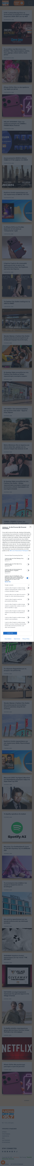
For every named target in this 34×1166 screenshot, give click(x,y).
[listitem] (17, 555)
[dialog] (17, 583)
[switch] (28, 559)
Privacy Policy (26, 638)
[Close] (30, 527)
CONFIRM (10, 633)
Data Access (17, 638)
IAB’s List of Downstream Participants (19, 550)
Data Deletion (8, 638)
